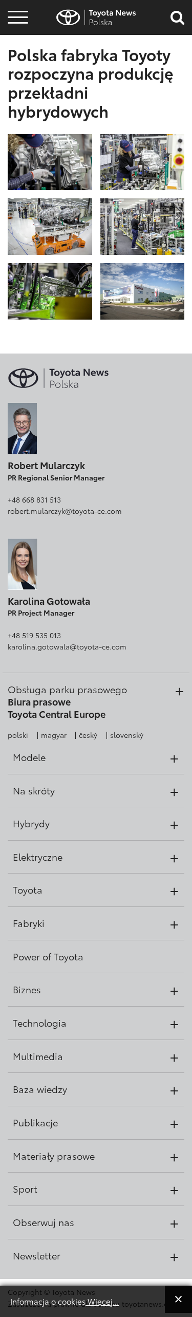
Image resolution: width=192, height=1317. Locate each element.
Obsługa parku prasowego (67, 689)
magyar (54, 735)
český (88, 735)
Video (16, 54)
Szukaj (17, 82)
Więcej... (102, 1301)
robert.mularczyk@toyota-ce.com (65, 511)
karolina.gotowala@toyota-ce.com (67, 646)
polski (18, 735)
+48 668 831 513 (34, 499)
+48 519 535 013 (34, 635)
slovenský (126, 735)
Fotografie (16, 37)
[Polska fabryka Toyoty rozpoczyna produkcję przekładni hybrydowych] (50, 161)
